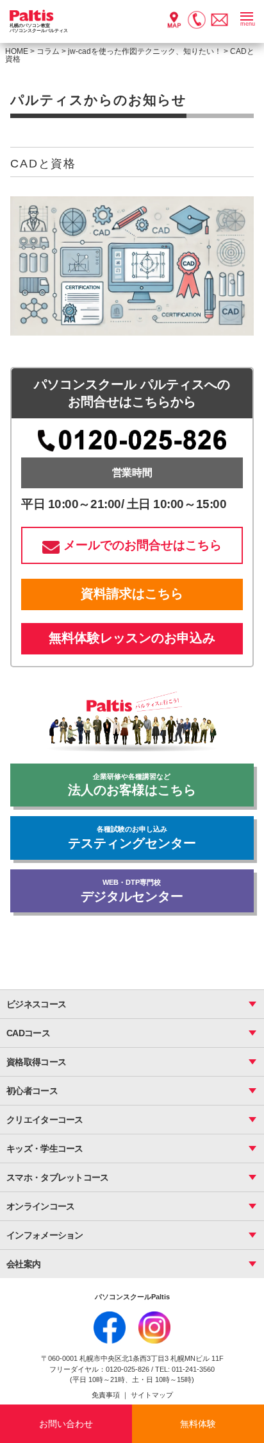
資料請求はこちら (132, 593)
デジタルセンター (132, 890)
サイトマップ (152, 1395)
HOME (16, 51)
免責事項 (107, 1395)
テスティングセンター (132, 837)
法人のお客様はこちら (132, 785)
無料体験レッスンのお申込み (132, 638)
